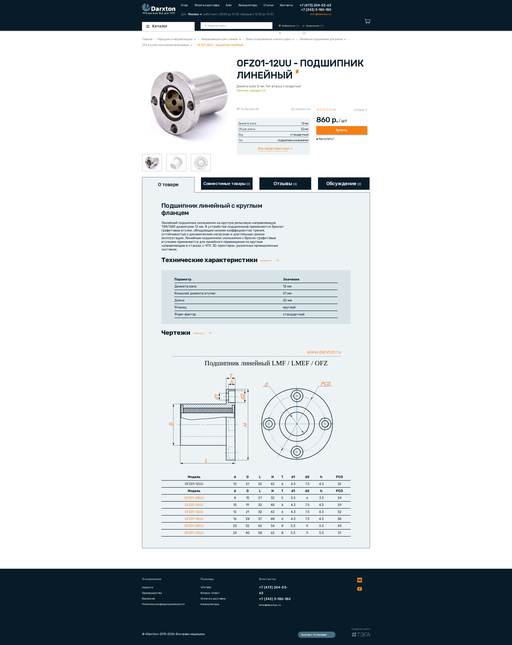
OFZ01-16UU (194, 519)
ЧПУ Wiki (206, 587)
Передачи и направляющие (175, 39)
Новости (147, 587)
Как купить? (326, 139)
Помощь (207, 579)
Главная (147, 39)
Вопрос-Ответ (210, 592)
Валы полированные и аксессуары (268, 39)
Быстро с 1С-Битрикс (314, 634)
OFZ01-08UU (194, 498)
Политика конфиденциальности (163, 604)
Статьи (268, 5)
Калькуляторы (248, 5)
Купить (341, 130)
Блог (229, 5)
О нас (184, 5)
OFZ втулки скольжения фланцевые (165, 45)
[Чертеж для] (256, 406)
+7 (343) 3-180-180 (316, 10)
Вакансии (148, 598)
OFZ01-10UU (194, 505)
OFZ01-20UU (194, 526)
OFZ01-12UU (194, 512)
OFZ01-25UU (194, 533)
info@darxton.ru (320, 14)
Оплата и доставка (207, 5)
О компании (151, 579)
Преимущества (152, 592)
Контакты (286, 5)
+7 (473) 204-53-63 (315, 5)
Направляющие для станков (219, 39)
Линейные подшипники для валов (321, 39)
